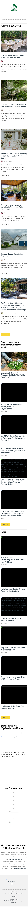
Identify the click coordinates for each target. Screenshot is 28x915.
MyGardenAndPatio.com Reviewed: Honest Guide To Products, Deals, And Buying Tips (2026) (14, 754)
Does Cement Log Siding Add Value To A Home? (12, 619)
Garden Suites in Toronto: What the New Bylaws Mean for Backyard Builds (12, 482)
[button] (14, 18)
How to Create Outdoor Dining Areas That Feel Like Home (12, 56)
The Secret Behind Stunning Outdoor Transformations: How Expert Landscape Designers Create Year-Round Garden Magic (13, 306)
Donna (10, 61)
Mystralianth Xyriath (13, 313)
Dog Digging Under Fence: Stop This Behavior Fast (12, 707)
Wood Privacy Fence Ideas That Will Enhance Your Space (12, 678)
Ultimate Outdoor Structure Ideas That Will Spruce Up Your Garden (13, 105)
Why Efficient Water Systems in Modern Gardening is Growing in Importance (13, 450)
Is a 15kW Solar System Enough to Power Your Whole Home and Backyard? (13, 438)
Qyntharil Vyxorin (12, 110)
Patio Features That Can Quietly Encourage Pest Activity (13, 590)
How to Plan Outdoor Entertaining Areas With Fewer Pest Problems (12, 560)
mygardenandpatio (20, 868)
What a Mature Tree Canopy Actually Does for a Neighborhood (11, 406)
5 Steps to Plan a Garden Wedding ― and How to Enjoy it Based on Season (14, 156)
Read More (5, 75)
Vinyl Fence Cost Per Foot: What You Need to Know (13, 649)
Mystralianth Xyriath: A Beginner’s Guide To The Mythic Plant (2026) (13, 375)
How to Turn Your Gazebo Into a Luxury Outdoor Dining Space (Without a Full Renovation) (12, 513)
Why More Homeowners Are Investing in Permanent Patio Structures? (12, 207)
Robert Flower (4, 380)
